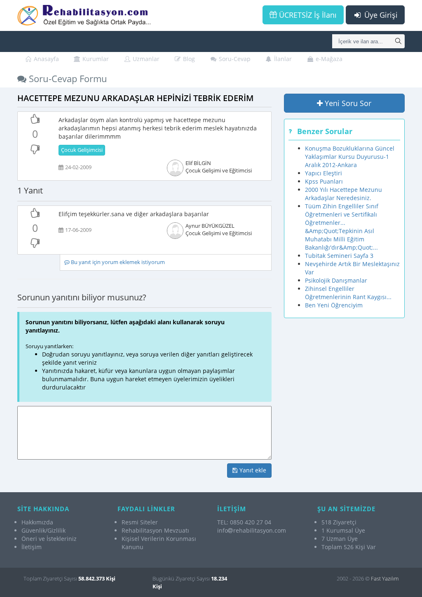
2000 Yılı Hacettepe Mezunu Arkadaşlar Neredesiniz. (343, 194)
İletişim (31, 547)
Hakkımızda (37, 522)
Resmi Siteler (140, 522)
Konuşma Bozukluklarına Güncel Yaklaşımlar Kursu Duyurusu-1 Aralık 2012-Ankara (349, 156)
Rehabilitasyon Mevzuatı (155, 530)
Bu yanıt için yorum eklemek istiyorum (117, 262)
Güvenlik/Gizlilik (43, 530)
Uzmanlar (145, 59)
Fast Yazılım (385, 578)
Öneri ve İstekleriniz (49, 539)
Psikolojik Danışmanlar (336, 280)
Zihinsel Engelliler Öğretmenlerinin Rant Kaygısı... (348, 293)
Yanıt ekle (252, 470)
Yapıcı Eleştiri (323, 173)
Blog (188, 59)
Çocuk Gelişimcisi (82, 149)
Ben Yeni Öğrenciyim (334, 305)
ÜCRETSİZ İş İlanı (307, 15)
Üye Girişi (380, 15)
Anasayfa (45, 59)
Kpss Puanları (324, 181)
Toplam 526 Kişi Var (348, 547)
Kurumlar (95, 59)
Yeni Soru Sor (347, 103)
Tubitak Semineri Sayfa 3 (339, 256)
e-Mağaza (328, 59)
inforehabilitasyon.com (251, 530)
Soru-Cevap (234, 59)
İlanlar (282, 59)
